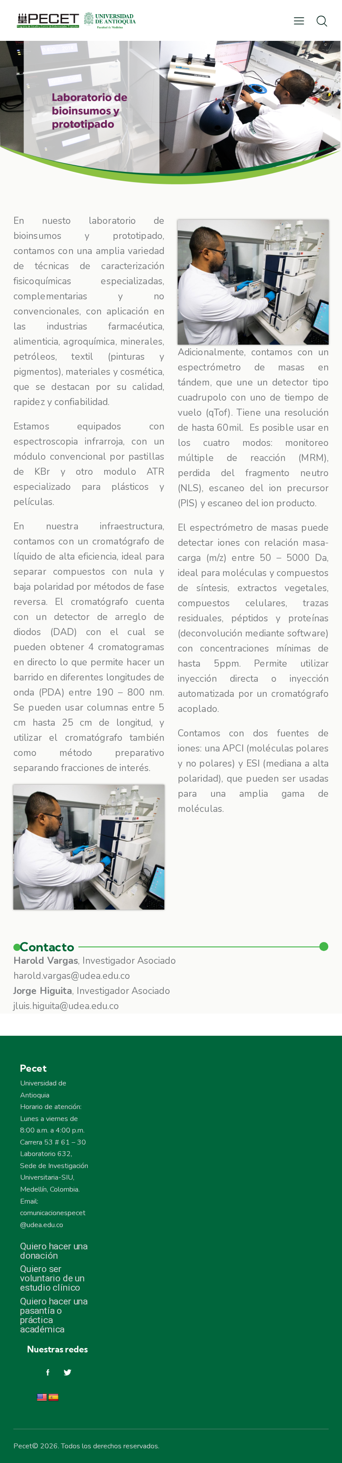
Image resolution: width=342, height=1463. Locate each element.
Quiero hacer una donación (54, 1251)
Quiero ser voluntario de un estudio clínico (52, 1278)
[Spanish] (53, 1397)
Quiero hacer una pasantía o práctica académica (54, 1315)
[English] (42, 1397)
